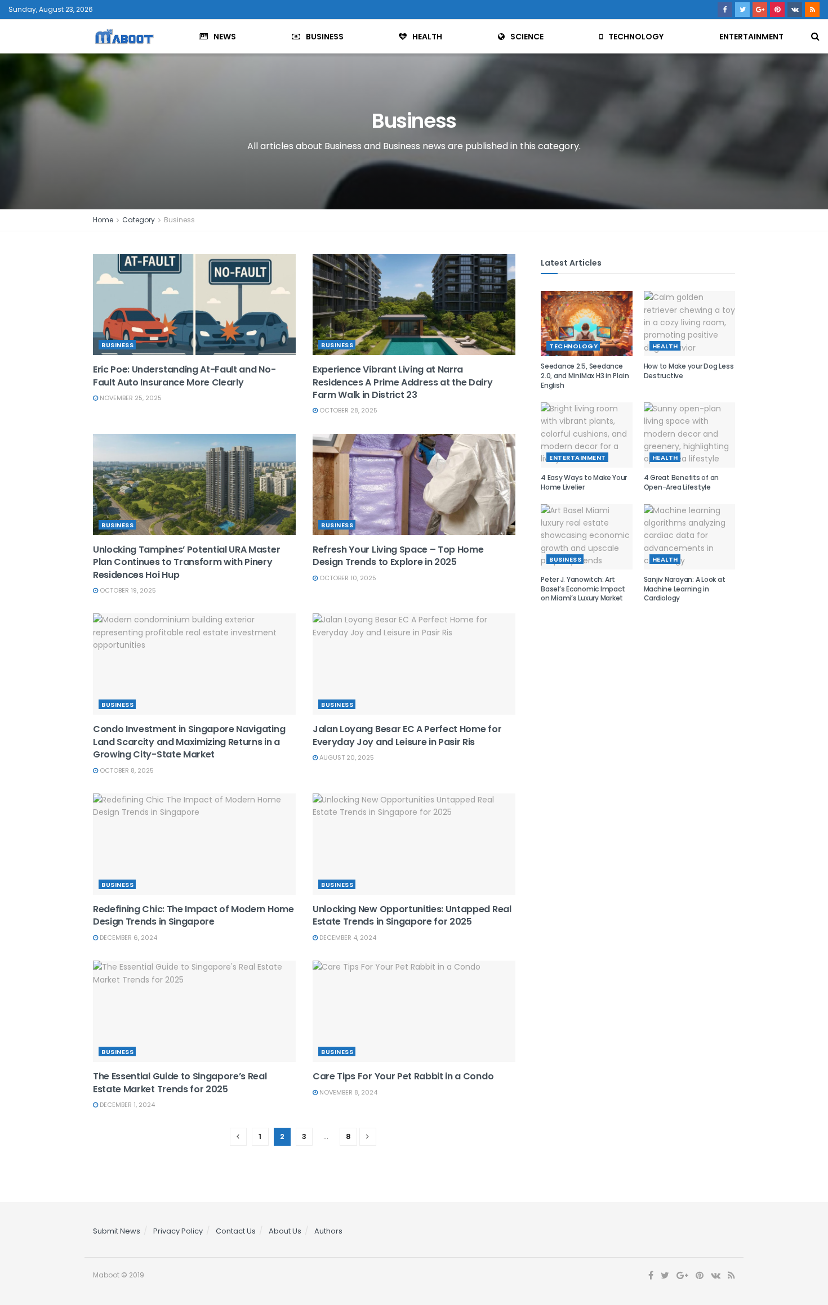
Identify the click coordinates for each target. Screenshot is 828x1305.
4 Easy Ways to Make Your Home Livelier (584, 482)
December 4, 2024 (347, 937)
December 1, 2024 (126, 1104)
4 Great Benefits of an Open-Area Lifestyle (681, 482)
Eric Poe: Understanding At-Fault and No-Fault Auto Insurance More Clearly (184, 375)
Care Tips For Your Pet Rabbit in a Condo (403, 1076)
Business (325, 36)
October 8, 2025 (126, 770)
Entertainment (751, 36)
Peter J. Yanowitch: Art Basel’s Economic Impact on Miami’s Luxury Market (583, 589)
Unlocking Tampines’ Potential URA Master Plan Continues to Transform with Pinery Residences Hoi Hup (186, 562)
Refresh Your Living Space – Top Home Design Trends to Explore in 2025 (398, 555)
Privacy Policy (178, 1231)
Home (103, 220)
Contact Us (236, 1231)
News (224, 36)
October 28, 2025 (347, 410)
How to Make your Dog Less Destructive (689, 370)
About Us (285, 1231)
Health (427, 36)
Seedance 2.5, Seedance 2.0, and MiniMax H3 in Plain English (585, 375)
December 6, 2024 (127, 937)
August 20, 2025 (346, 757)
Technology (636, 36)
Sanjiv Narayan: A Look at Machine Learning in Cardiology (684, 589)
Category (138, 220)
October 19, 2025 (127, 590)
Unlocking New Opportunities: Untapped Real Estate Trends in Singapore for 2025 (412, 915)
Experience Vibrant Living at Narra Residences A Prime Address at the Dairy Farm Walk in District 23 (403, 382)
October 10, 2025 (347, 577)
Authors (328, 1231)
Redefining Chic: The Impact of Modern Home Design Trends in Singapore (193, 915)
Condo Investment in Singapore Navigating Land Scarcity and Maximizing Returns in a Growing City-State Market (189, 742)
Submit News (116, 1231)
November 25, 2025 (130, 397)
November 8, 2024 (347, 1092)
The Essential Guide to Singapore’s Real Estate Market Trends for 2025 (180, 1082)
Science (527, 36)
